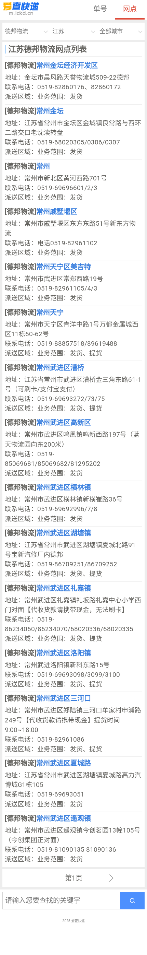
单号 (100, 9)
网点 (130, 9)
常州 (43, 166)
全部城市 (111, 31)
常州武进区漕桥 (60, 368)
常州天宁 (50, 312)
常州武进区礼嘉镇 (63, 588)
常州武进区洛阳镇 (63, 653)
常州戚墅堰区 (56, 212)
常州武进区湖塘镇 (63, 533)
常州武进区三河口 (63, 698)
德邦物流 (16, 31)
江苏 (58, 31)
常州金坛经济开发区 (67, 65)
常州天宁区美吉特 (63, 267)
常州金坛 (50, 111)
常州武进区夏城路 (63, 763)
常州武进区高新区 (63, 422)
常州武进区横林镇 (63, 487)
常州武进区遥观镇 (63, 818)
